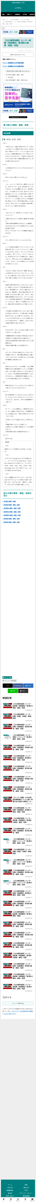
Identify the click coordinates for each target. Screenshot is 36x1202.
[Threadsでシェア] (14, 756)
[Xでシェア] (6, 751)
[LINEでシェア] (30, 756)
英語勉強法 (10, 1190)
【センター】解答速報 (10, 680)
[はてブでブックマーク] (22, 756)
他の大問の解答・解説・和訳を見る (17, 80)
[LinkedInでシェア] (18, 761)
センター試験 (8, 677)
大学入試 (10, 1187)
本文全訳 (10, 77)
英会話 (10, 1193)
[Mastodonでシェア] (14, 751)
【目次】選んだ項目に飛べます (15, 71)
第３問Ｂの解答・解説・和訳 (15, 75)
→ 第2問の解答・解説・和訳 (11, 505)
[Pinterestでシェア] (10, 761)
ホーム (10, 1185)
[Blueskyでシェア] (22, 751)
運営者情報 (26, 1196)
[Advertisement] (18, 601)
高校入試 (26, 1187)
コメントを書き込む (18, 1003)
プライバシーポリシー (26, 1193)
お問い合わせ (10, 1196)
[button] (23, 691)
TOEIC (26, 1190)
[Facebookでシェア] (6, 756)
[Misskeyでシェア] (30, 751)
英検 (26, 1185)
